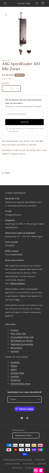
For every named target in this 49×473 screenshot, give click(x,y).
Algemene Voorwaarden (22, 344)
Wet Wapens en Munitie (22, 340)
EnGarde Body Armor (21, 384)
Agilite (14, 369)
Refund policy (17, 468)
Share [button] (7, 173)
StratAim (15, 376)
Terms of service (29, 464)
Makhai (14, 366)
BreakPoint (16, 380)
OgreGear (15, 362)
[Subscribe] (38, 399)
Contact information (12, 464)
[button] (5, 3)
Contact (14, 330)
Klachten (15, 351)
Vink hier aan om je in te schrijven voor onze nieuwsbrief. (26, 130)
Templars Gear (17, 373)
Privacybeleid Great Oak (22, 337)
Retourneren (16, 348)
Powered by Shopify (25, 460)
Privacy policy (40, 460)
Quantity (5, 83)
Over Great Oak (18, 333)
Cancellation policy (32, 468)
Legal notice (41, 464)
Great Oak (13, 460)
